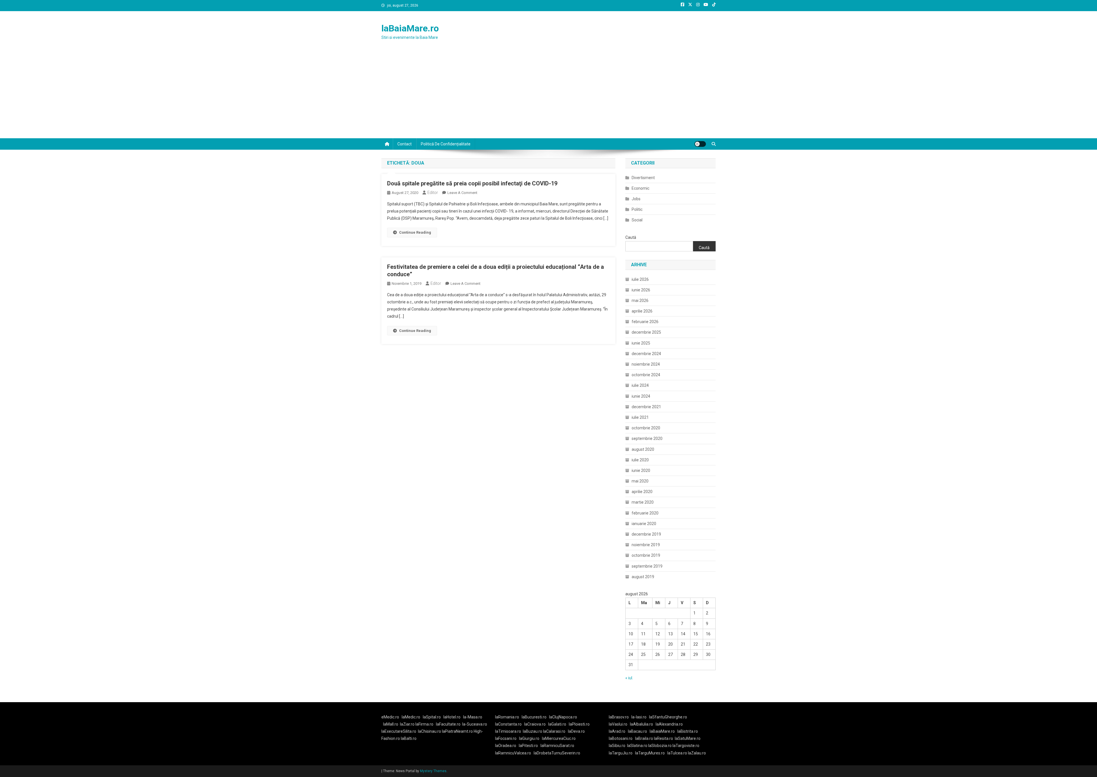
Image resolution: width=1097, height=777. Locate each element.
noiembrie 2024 (646, 364)
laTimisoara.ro (508, 731)
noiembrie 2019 (646, 544)
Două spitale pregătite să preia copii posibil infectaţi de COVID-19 (472, 183)
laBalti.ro (409, 738)
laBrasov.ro (619, 717)
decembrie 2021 (646, 406)
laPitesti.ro (528, 745)
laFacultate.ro (448, 724)
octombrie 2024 (646, 375)
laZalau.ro (697, 753)
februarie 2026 (645, 321)
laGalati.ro (557, 724)
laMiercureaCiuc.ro (559, 738)
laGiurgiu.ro (530, 738)
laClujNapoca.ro (563, 717)
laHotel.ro (452, 717)
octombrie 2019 (646, 555)
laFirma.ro (424, 724)
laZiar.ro (407, 724)
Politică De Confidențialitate (446, 144)
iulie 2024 (640, 385)
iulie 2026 (640, 279)
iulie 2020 (640, 460)
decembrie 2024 (646, 353)
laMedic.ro (411, 717)
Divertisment (643, 177)
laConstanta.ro (508, 724)
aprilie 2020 (642, 491)
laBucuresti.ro (534, 717)
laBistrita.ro (687, 731)
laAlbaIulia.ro (641, 724)
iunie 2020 (641, 470)
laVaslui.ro (619, 724)
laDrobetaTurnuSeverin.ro (557, 753)
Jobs (636, 199)
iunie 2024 (641, 396)
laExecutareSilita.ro (398, 731)
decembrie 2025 (646, 332)
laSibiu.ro (617, 745)
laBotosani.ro (620, 738)
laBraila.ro (644, 738)
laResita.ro (663, 738)
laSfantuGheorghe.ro (668, 717)
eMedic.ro (390, 717)
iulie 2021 (640, 417)
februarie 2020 (645, 513)
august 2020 (643, 449)
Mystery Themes (433, 771)
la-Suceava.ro (474, 724)
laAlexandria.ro (669, 724)
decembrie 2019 (646, 534)
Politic (637, 209)
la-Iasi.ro (638, 717)
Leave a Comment (462, 193)
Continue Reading (415, 232)
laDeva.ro (576, 731)
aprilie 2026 (642, 311)
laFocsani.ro (506, 738)
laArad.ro (617, 731)
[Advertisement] (548, 95)
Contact (404, 144)
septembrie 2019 (647, 566)
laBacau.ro (637, 731)
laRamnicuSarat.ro (557, 745)
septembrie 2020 (647, 438)
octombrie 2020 (646, 428)
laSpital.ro (432, 717)
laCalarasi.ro (554, 731)
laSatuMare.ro (687, 738)
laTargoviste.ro (685, 745)
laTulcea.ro (677, 753)
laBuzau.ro (533, 731)
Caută (630, 237)
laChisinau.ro (429, 731)
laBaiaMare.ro (410, 28)
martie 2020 (643, 502)
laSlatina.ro (637, 745)
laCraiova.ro (535, 724)
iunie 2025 (641, 343)
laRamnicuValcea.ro (513, 753)
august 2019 (643, 576)
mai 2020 (640, 481)
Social (637, 220)
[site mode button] (700, 144)
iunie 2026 (641, 290)
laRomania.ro (507, 717)
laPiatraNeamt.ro (457, 731)
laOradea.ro (505, 745)
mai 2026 (640, 300)
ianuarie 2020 (644, 523)
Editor (432, 192)
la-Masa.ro (472, 717)
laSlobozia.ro (660, 745)
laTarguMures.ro (650, 753)
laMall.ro (390, 724)
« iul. (629, 678)
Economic (640, 188)
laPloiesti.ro (579, 724)
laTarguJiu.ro (622, 753)
